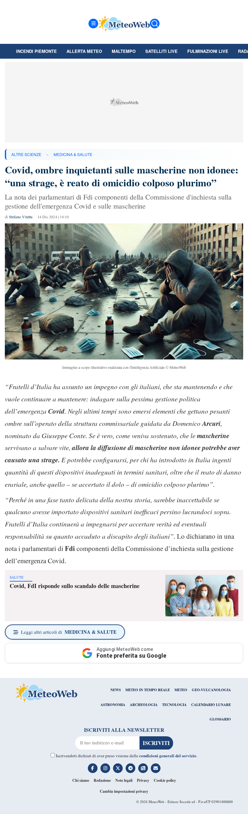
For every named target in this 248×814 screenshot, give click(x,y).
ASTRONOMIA (112, 704)
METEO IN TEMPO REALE (147, 689)
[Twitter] (118, 768)
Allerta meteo (84, 51)
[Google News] (143, 768)
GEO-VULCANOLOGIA (211, 689)
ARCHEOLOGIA (144, 704)
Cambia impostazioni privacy (124, 791)
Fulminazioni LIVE (207, 51)
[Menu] (93, 23)
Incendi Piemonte (36, 51)
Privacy (143, 780)
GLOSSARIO (220, 719)
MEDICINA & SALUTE (73, 154)
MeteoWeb (156, 801)
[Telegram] (130, 768)
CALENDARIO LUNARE (211, 704)
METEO (180, 689)
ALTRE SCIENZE (26, 154)
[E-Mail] (155, 768)
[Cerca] (155, 23)
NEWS (115, 689)
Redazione (102, 780)
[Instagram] (105, 768)
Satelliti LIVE (161, 51)
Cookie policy (165, 780)
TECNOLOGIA (174, 704)
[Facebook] (93, 768)
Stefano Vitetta (21, 216)
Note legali (123, 780)
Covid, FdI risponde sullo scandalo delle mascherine (75, 586)
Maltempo (124, 51)
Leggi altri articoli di (69, 631)
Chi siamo (80, 780)
